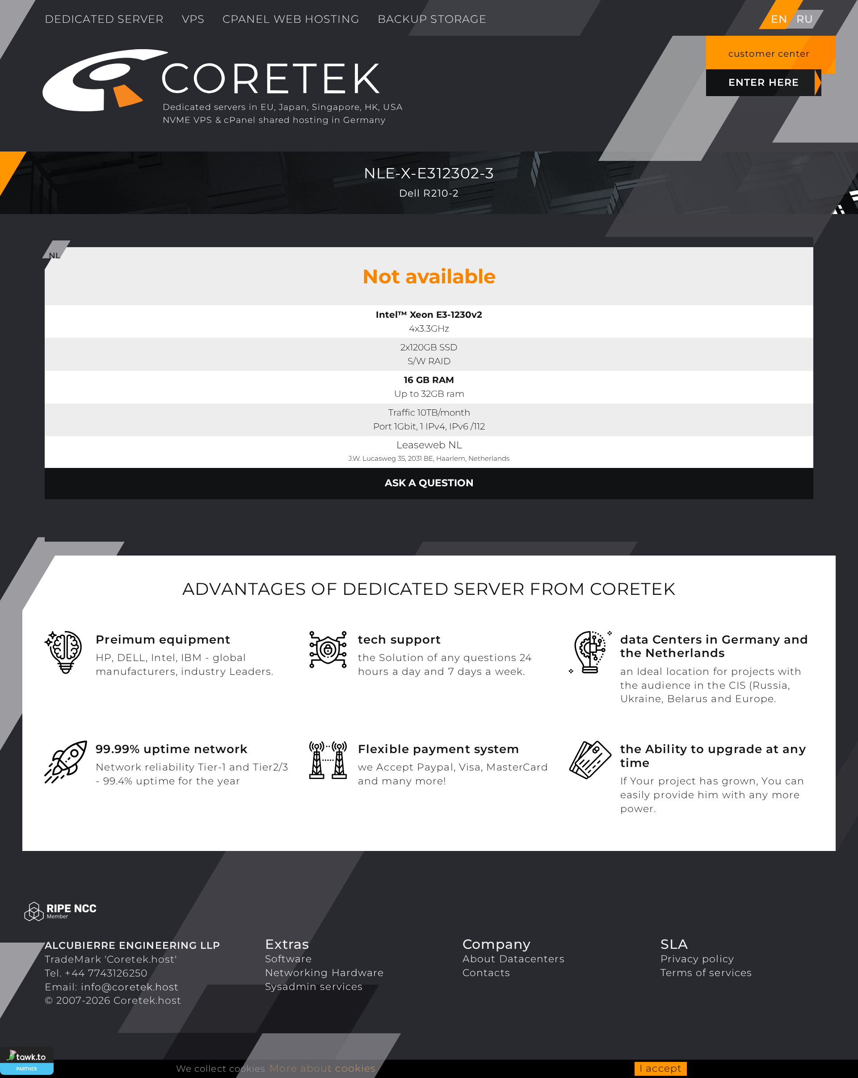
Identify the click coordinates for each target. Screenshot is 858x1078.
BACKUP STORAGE (432, 19)
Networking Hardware (324, 973)
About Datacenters (514, 959)
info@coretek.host (130, 987)
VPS (193, 19)
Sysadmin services (314, 987)
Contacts (486, 973)
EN (779, 19)
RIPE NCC (121, 912)
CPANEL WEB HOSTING (291, 19)
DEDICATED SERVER (104, 19)
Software (288, 959)
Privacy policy (697, 959)
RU (804, 19)
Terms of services (706, 973)
